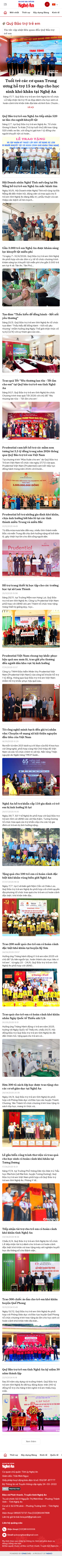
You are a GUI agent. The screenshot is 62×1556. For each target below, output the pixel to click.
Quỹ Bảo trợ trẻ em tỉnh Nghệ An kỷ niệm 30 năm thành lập (31, 1371)
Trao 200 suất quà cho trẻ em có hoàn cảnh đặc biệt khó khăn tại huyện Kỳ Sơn (30, 946)
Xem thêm (31, 1441)
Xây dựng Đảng (41, 12)
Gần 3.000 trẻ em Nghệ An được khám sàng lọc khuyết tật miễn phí (30, 249)
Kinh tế (43, 1455)
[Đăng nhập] (47, 4)
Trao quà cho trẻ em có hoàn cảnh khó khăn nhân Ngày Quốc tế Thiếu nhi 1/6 (31, 1016)
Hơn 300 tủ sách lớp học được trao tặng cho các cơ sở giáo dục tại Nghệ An (30, 1086)
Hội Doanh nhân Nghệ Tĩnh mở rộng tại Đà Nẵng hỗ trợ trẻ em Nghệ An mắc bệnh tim (29, 184)
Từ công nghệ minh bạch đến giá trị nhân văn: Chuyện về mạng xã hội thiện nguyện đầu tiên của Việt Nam (29, 733)
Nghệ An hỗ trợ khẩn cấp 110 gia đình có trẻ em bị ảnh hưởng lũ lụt (31, 805)
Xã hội (31, 107)
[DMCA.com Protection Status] (31, 1489)
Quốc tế (54, 1455)
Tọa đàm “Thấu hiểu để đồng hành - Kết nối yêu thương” (30, 316)
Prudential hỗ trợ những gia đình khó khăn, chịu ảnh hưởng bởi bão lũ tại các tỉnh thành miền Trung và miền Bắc (30, 518)
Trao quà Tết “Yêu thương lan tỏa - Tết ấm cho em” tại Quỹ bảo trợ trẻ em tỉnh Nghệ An (29, 384)
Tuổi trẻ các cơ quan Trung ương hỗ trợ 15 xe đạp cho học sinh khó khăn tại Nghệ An (31, 86)
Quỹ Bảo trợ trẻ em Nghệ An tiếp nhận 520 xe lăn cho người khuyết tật (29, 118)
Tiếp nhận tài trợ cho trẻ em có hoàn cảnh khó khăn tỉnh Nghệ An (29, 1230)
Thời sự (26, 12)
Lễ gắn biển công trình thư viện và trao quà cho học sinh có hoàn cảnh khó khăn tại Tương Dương (30, 1158)
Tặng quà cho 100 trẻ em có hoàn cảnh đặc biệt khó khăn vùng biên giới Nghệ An (30, 875)
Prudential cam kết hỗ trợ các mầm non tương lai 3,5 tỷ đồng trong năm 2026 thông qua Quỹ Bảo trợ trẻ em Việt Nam (30, 451)
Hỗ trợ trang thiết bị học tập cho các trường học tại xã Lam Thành (30, 587)
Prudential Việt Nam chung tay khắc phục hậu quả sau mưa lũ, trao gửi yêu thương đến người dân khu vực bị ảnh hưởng (29, 659)
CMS (26, 1554)
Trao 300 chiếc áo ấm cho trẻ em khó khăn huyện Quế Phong (30, 1301)
